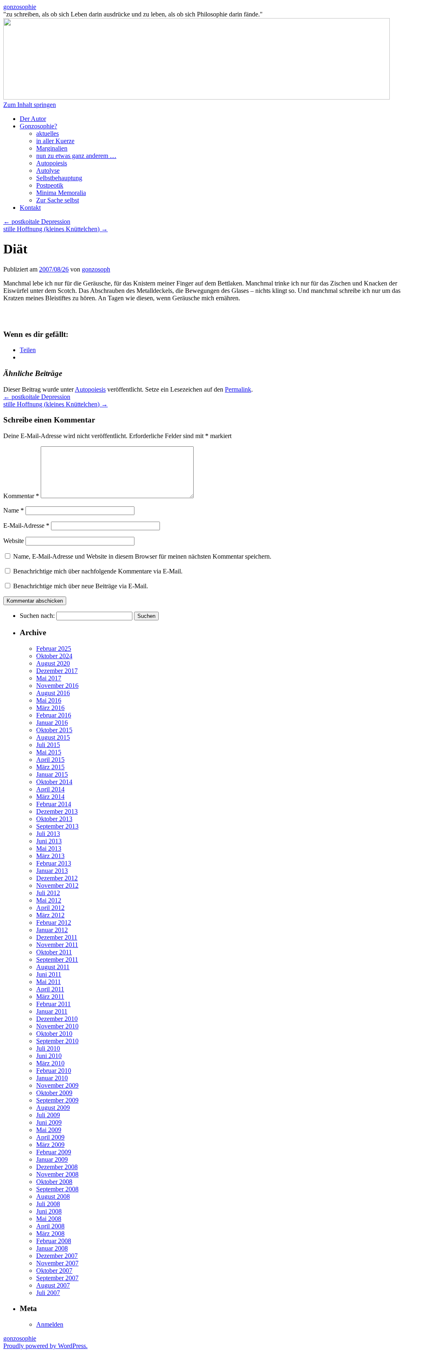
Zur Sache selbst (57, 200)
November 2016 (57, 685)
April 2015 (50, 759)
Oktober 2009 (54, 1092)
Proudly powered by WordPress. (45, 1345)
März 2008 (50, 1233)
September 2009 (57, 1100)
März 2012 (50, 915)
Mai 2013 (48, 848)
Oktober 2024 (54, 655)
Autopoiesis (51, 163)
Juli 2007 (48, 1292)
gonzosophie (19, 6)
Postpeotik (49, 185)
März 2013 (50, 855)
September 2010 (57, 1040)
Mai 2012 (48, 900)
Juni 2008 (49, 1211)
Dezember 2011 (56, 937)
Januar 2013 (52, 870)
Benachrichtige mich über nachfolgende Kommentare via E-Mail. (98, 571)
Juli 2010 (48, 1048)
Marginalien (51, 148)
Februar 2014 (53, 804)
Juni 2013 (49, 841)
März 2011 (50, 996)
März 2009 (50, 1144)
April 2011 (50, 989)
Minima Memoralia (61, 192)
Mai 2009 (48, 1129)
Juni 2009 (49, 1122)
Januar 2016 (52, 722)
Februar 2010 (53, 1070)
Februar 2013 (53, 863)
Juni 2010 (49, 1055)
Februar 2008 (53, 1240)
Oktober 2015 (54, 729)
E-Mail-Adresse (26, 525)
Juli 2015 (48, 744)
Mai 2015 (48, 752)
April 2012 (50, 907)
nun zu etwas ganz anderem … (76, 155)
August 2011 (52, 966)
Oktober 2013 (54, 818)
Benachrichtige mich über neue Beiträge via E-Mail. (80, 586)
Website (13, 540)
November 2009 (57, 1085)
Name (13, 510)
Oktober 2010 (54, 1033)
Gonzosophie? (38, 126)
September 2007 (57, 1277)
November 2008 (57, 1174)
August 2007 (53, 1285)
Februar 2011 (53, 1003)
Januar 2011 (51, 1011)
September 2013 (57, 826)
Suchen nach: (37, 615)
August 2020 (53, 663)
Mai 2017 (48, 678)
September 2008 (57, 1189)
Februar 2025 (53, 648)
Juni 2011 (48, 974)
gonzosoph (96, 269)
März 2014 (50, 796)
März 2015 (50, 767)
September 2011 (57, 959)
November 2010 (57, 1026)
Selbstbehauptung (59, 177)
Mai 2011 (48, 981)
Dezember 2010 (57, 1018)
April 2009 (50, 1137)
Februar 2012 (53, 922)
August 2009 (53, 1107)
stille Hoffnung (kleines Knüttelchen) (55, 228)
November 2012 (57, 885)
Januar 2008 (52, 1248)
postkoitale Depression (36, 221)
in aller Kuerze (55, 140)
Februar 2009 (53, 1152)
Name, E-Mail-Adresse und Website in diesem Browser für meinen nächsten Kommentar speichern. (142, 556)
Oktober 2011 (54, 952)
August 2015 (53, 737)
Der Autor (33, 118)
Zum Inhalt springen (29, 104)
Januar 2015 (52, 774)
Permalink (238, 389)
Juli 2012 (48, 892)
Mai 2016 (48, 700)
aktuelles (47, 133)
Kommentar (21, 495)
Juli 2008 (48, 1203)
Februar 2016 (53, 715)
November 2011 (57, 944)
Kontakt (30, 207)
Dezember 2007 (57, 1255)
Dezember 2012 (57, 878)
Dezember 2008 (57, 1166)
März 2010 (50, 1063)
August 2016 (53, 692)
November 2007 (57, 1263)
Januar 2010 (52, 1078)
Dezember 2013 (57, 811)
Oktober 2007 (54, 1270)
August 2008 (53, 1196)
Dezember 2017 (57, 670)
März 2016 (50, 707)
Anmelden (49, 1324)
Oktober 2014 (54, 781)
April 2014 (50, 789)
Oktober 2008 (54, 1181)
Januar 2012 (52, 929)
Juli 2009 (48, 1115)
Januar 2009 (52, 1159)
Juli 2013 (48, 833)
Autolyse (48, 170)
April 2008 (50, 1226)
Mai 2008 (48, 1218)
